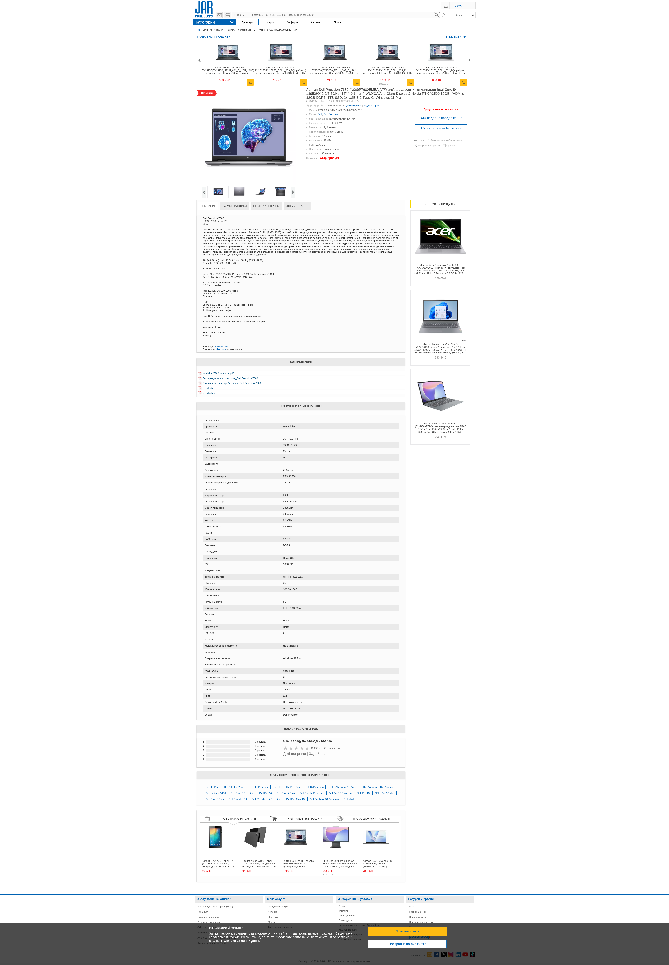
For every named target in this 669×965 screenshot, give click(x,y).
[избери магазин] (227, 15)
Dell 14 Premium (259, 787)
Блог (411, 906)
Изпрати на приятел (429, 145)
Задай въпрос (371, 105)
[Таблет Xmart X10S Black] (255, 849)
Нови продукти (417, 917)
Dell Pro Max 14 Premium (266, 799)
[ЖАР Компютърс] (203, 9)
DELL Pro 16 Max (384, 793)
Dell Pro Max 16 (295, 799)
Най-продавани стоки (421, 922)
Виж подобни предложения (441, 118)
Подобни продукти (214, 36)
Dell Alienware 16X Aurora (378, 787)
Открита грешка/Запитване (446, 140)
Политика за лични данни (241, 941)
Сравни (450, 145)
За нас (342, 906)
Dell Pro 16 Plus (215, 799)
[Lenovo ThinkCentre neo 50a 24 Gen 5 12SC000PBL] (336, 849)
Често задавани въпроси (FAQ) (215, 906)
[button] (199, 60)
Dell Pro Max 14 (238, 799)
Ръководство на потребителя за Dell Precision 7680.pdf (234, 383)
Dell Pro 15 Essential (340, 793)
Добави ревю (353, 105)
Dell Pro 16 (363, 793)
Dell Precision (331, 114)
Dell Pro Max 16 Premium (324, 799)
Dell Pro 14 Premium (312, 793)
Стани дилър (346, 920)
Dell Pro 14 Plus (286, 793)
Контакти (344, 910)
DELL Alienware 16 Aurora (343, 787)
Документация (297, 206)
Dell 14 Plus (212, 787)
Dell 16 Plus (293, 787)
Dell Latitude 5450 (216, 793)
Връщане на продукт (209, 922)
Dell (320, 114)
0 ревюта (338, 105)
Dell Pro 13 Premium (242, 793)
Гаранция (202, 911)
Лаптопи (231, 30)
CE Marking (209, 388)
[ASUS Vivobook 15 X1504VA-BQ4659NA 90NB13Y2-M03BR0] (376, 849)
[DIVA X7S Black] (215, 849)
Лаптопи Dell (244, 30)
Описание (208, 206)
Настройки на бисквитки (407, 944)
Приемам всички (407, 931)
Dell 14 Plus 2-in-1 (234, 787)
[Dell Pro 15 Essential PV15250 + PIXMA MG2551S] (296, 849)
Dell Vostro (350, 799)
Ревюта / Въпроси (266, 206)
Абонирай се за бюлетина (441, 128)
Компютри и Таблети (213, 30)
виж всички (456, 36)
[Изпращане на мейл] (219, 15)
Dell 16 (277, 787)
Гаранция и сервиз (208, 917)
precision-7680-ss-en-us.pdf (218, 373)
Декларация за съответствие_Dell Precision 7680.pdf (232, 378)
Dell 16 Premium (314, 787)
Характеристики (234, 206)
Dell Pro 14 (265, 793)
